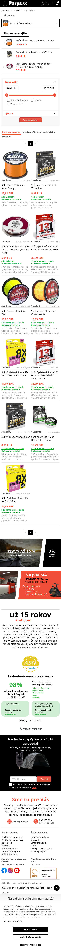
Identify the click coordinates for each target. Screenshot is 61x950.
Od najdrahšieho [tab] (47, 132)
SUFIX (18, 10)
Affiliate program (38, 851)
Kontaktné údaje (38, 842)
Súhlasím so (18, 784)
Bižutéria (30, 10)
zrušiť (34, 787)
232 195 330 (45, 820)
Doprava (5, 845)
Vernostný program (10, 851)
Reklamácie (6, 842)
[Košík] (57, 3)
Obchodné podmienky (11, 837)
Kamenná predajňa (39, 837)
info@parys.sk (20, 821)
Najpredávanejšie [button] (15, 33)
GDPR (33, 845)
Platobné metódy (9, 848)
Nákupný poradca (9, 854)
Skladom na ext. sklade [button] (42, 261)
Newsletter (35, 840)
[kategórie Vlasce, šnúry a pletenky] (30, 23)
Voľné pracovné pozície (41, 848)
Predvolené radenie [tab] (11, 132)
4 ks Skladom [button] (7, 261)
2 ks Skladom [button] (7, 196)
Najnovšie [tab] (6, 137)
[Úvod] (18, 3)
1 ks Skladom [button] (37, 196)
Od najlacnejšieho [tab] (30, 132)
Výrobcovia (6, 10)
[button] (52, 3)
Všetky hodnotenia (30, 720)
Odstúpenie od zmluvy (12, 840)
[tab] (30, 82)
